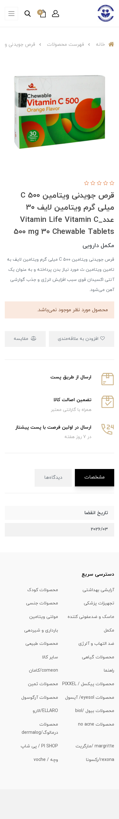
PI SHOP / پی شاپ (39, 746)
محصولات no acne (96, 724)
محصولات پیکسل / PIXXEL (88, 684)
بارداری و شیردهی (41, 630)
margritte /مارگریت (95, 746)
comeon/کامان (43, 671)
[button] (55, 14)
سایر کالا (50, 657)
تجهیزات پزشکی (99, 603)
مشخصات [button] (94, 477)
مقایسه (22, 339)
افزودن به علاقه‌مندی (79, 339)
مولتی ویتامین (43, 617)
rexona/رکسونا (100, 760)
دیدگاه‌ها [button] (53, 477)
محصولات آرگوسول (39, 698)
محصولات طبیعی (41, 644)
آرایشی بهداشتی (98, 590)
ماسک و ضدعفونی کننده (91, 617)
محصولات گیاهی (98, 657)
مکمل (109, 630)
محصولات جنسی (42, 603)
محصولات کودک (42, 590)
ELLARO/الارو (45, 711)
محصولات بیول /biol (94, 711)
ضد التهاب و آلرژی (96, 644)
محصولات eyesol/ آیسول (89, 698)
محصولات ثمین (43, 684)
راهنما (109, 671)
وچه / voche (46, 760)
